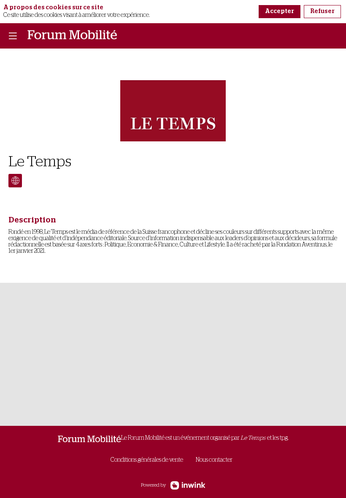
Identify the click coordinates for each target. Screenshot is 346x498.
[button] (12, 36)
